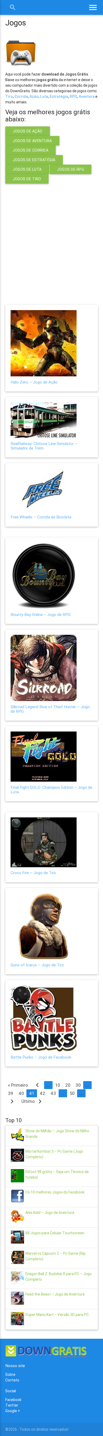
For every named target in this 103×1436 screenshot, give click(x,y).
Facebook (13, 1399)
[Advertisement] (51, 240)
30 (78, 1085)
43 (53, 1093)
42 (42, 1093)
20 (67, 1085)
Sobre (10, 1374)
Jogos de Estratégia (34, 159)
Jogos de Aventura (32, 140)
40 (21, 1093)
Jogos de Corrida (30, 150)
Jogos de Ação (28, 131)
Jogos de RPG (70, 169)
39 (10, 1093)
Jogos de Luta (27, 169)
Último (32, 1101)
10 (57, 1085)
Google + (12, 1410)
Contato (12, 1380)
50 (72, 1093)
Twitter (11, 1405)
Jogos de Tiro (27, 179)
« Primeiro (18, 1085)
